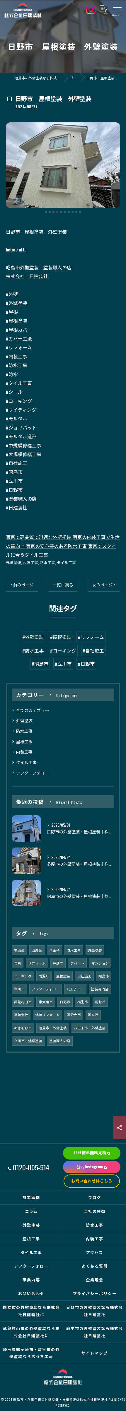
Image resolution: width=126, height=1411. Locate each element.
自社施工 (84, 975)
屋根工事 (24, 741)
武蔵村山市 (23, 1001)
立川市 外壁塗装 (28, 1040)
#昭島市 (40, 663)
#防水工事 (33, 650)
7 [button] (69, 212)
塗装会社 (21, 1014)
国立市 (93, 1014)
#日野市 (86, 663)
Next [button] (114, 167)
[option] (63, 165)
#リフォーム (91, 637)
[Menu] (117, 9)
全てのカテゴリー (32, 710)
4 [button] (57, 212)
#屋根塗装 (60, 637)
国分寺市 (74, 1014)
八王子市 (75, 988)
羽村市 (100, 1001)
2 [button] (50, 212)
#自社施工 (93, 650)
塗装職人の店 (59, 1040)
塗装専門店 (100, 988)
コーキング (23, 975)
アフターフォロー (32, 773)
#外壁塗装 (33, 637)
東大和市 (46, 1001)
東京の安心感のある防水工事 (56, 545)
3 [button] (53, 212)
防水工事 (47, 562)
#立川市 (63, 663)
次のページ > (103, 585)
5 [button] (61, 212)
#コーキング (63, 650)
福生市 (82, 1001)
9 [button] (76, 212)
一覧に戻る (63, 585)
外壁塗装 (13, 562)
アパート (77, 962)
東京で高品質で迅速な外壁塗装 (38, 536)
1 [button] (46, 212)
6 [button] (65, 212)
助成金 (37, 950)
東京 (17, 962)
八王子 (54, 950)
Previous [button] (12, 167)
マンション (100, 962)
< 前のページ (22, 585)
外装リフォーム (47, 1014)
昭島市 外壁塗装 (53, 1027)
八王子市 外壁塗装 (89, 1027)
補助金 (19, 950)
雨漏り (44, 975)
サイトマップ (94, 1353)
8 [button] (72, 212)
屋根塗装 (63, 975)
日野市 (65, 1001)
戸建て (58, 962)
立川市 (19, 988)
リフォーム (37, 962)
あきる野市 (23, 1027)
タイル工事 (66, 562)
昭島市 (103, 975)
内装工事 (30, 562)
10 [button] (80, 212)
